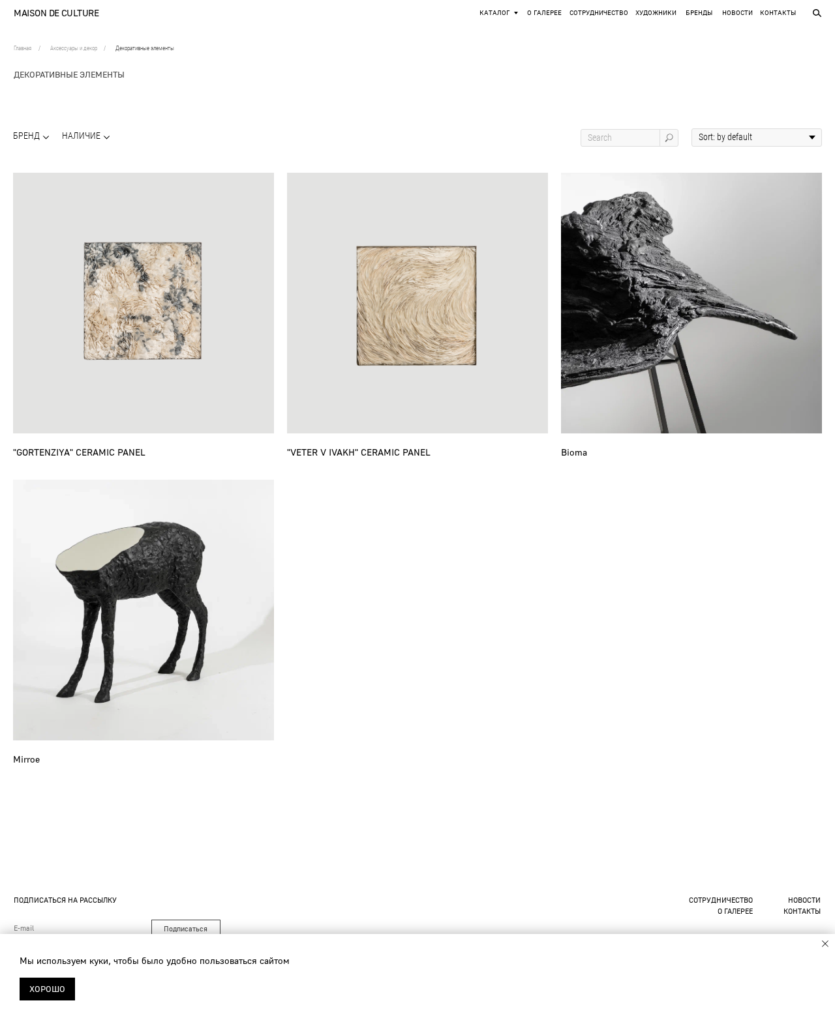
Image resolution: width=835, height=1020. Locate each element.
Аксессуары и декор (73, 48)
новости (737, 12)
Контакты (778, 12)
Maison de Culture (56, 12)
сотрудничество (721, 900)
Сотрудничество (598, 12)
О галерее (544, 12)
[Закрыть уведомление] (825, 943)
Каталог (494, 12)
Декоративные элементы (144, 48)
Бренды (699, 12)
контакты (802, 911)
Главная (22, 48)
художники (655, 12)
